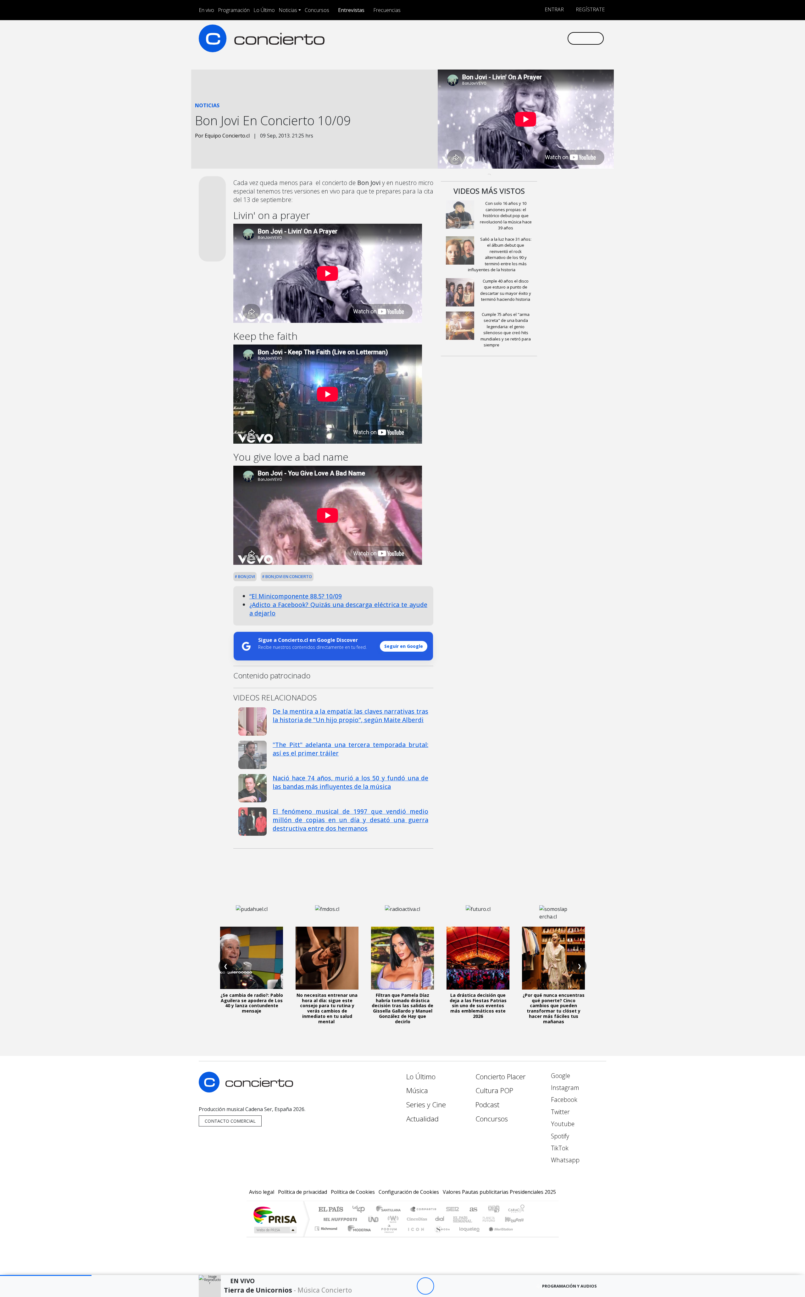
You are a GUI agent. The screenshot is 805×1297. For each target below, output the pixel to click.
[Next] (460, 1286)
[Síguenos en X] (521, 38)
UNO (374, 1219)
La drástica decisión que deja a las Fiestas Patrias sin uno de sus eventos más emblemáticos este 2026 (478, 1005)
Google (559, 1075)
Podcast (487, 1104)
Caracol (516, 1210)
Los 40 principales (361, 1210)
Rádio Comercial (525, 1236)
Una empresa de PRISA (274, 1215)
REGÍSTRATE (590, 9)
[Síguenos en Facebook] (510, 38)
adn (493, 1210)
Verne (475, 1219)
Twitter (559, 1112)
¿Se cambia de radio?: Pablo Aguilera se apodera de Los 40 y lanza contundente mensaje (251, 1003)
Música (417, 1090)
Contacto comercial (230, 1121)
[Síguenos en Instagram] (500, 38)
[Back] (390, 1286)
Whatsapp (564, 1160)
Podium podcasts (326, 1227)
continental (440, 1219)
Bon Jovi (246, 576)
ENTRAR (553, 9)
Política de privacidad (302, 1191)
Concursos (317, 10)
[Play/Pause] (425, 1286)
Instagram (564, 1087)
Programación (234, 10)
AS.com (472, 1210)
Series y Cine (426, 1104)
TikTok (559, 1148)
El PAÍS (330, 1210)
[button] (46, 1275)
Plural (387, 1236)
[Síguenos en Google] (489, 38)
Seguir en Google (403, 646)
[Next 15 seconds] (442, 1286)
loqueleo (467, 1236)
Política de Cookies (353, 1191)
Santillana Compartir (423, 1210)
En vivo (206, 10)
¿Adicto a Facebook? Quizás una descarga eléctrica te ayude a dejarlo (338, 608)
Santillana (390, 1210)
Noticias (288, 10)
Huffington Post (339, 1219)
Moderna (357, 1236)
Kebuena (517, 1219)
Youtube (562, 1124)
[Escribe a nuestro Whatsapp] (562, 38)
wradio (392, 1219)
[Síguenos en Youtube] (531, 38)
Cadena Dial (494, 1219)
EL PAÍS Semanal (457, 1219)
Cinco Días (416, 1219)
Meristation (497, 1236)
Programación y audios (569, 1286)
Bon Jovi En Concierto (288, 576)
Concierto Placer (500, 1076)
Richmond (326, 1236)
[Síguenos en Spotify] (541, 38)
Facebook (563, 1099)
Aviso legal (261, 1191)
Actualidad (422, 1119)
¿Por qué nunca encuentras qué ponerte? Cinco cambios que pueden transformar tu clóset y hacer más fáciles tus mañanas (554, 1008)
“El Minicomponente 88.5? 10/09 (295, 596)
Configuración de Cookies (409, 1191)
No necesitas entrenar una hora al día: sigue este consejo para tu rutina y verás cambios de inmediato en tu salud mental (327, 1008)
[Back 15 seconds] (408, 1286)
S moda (440, 1236)
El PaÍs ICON (414, 1236)
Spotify (559, 1136)
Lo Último (264, 10)
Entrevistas (351, 10)
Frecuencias (387, 10)
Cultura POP (494, 1090)
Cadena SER (452, 1210)
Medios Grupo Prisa (274, 1230)
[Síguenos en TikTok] (552, 38)
